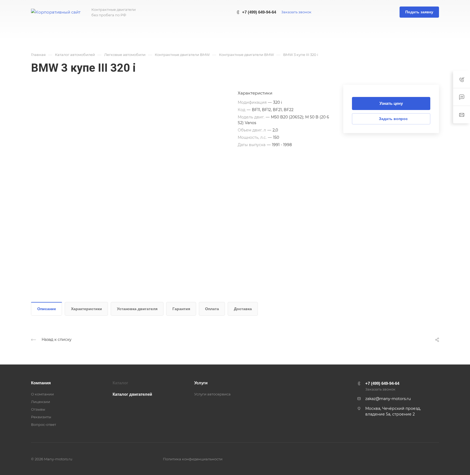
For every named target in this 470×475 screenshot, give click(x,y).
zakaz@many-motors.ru (388, 398)
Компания (41, 382)
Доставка (243, 309)
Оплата (212, 309)
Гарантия (181, 309)
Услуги (201, 382)
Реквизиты (41, 417)
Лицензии (40, 401)
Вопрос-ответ (43, 424)
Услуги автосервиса (212, 394)
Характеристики (86, 309)
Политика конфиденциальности (192, 459)
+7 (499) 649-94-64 (259, 12)
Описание (46, 309)
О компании (42, 394)
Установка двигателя (137, 309)
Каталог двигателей (132, 394)
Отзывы (38, 409)
